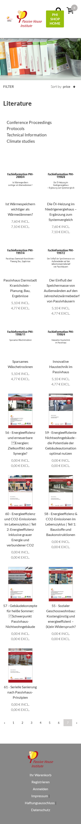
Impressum (39, 796)
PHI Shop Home (55, 18)
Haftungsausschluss (40, 803)
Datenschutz (40, 810)
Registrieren (41, 782)
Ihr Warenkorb (40, 775)
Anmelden (40, 789)
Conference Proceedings (29, 122)
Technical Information (27, 134)
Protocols (15, 128)
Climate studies (21, 141)
